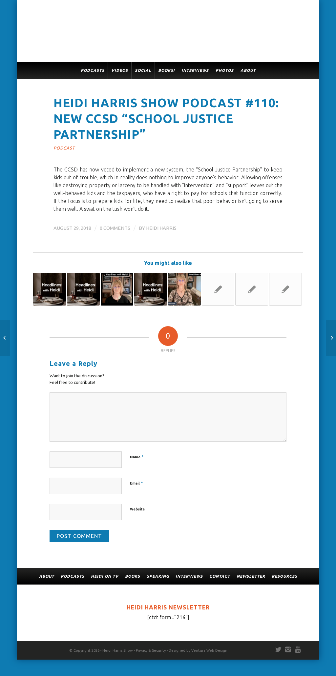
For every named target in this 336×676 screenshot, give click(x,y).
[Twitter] (278, 649)
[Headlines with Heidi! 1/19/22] (150, 289)
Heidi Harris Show (117, 650)
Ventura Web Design (209, 650)
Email (136, 483)
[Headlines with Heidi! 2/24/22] (49, 289)
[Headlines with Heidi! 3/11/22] (251, 289)
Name (137, 456)
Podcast (64, 148)
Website (137, 509)
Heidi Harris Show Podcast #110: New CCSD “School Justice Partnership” (166, 118)
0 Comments (115, 228)
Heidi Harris (161, 228)
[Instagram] (288, 649)
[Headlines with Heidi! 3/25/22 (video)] (83, 289)
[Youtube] (298, 649)
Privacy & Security (151, 650)
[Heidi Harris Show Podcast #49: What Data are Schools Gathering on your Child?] (218, 289)
